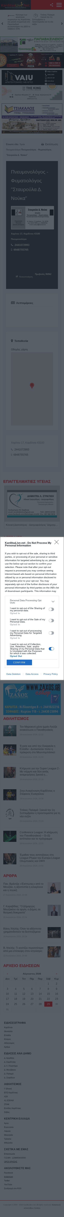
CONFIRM (19, 662)
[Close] (57, 543)
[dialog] (32, 608)
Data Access (32, 674)
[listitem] (32, 601)
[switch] (51, 609)
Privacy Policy (50, 674)
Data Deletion (13, 674)
